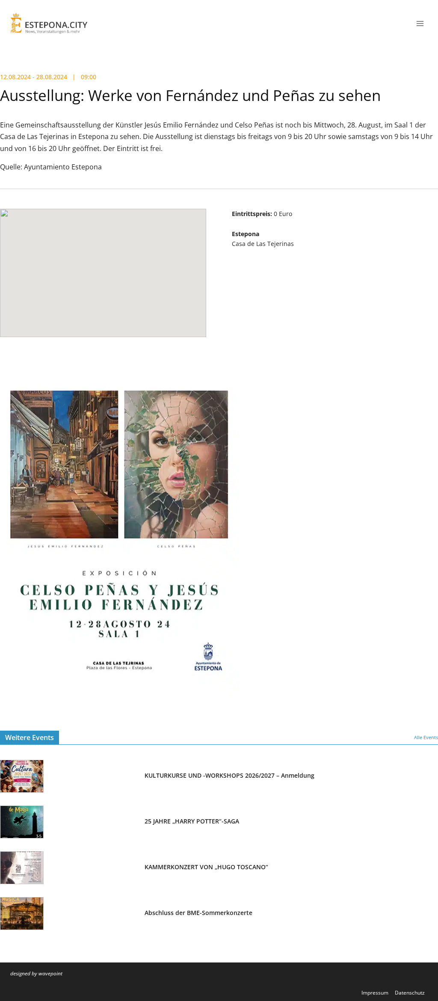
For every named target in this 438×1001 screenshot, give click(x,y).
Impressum (374, 992)
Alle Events (426, 737)
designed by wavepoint (36, 973)
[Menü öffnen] (420, 23)
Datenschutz (410, 992)
